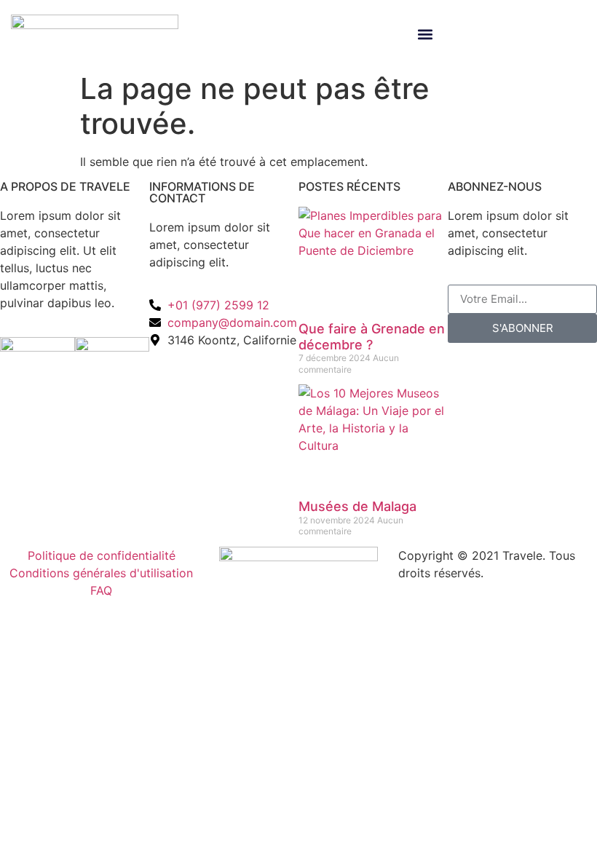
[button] (425, 35)
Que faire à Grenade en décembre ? (371, 336)
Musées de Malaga (357, 506)
